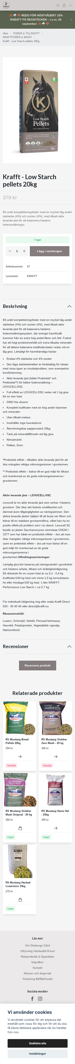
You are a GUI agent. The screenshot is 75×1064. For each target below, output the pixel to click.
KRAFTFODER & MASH (17, 37)
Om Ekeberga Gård (37, 945)
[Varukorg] (64, 5)
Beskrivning (15, 306)
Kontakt (37, 967)
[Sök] (58, 5)
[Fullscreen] (37, 110)
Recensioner (16, 646)
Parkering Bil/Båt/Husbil (37, 978)
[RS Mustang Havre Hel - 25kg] (56, 828)
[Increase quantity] (24, 251)
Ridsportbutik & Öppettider (37, 956)
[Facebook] (32, 999)
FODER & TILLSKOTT (26, 33)
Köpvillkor (37, 962)
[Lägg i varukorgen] (20, 828)
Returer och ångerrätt (37, 973)
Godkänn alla (37, 1043)
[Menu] (70, 5)
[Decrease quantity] (10, 251)
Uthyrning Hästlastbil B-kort (37, 951)
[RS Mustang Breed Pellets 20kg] (20, 757)
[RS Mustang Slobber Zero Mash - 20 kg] (56, 757)
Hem (5, 33)
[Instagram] (40, 999)
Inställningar (37, 1053)
